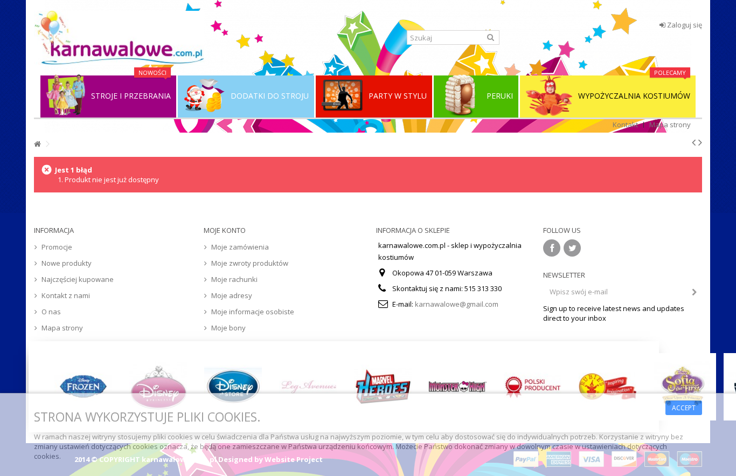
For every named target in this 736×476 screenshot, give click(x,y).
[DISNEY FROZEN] (83, 386)
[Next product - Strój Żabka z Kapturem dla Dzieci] (700, 142)
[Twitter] (572, 248)
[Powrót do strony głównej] (37, 144)
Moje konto (225, 230)
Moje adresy (231, 295)
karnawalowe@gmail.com (456, 304)
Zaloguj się (683, 25)
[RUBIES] (607, 386)
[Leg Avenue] (307, 386)
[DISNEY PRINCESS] (158, 386)
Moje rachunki (234, 279)
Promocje (56, 247)
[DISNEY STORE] (233, 386)
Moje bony (228, 328)
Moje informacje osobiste (252, 311)
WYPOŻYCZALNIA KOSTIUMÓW (634, 88)
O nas (51, 311)
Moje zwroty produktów (249, 263)
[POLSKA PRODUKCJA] (532, 386)
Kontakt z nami (65, 295)
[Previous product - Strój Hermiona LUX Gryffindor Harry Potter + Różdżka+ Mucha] (694, 142)
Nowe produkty (66, 263)
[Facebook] (551, 248)
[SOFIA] (682, 386)
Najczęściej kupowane (77, 279)
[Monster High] (457, 386)
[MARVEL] (382, 386)
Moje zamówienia (240, 247)
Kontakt (625, 124)
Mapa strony (670, 124)
